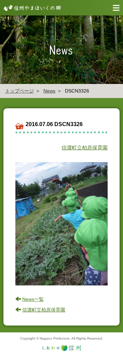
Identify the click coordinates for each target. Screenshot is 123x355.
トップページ (19, 91)
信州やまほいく (31, 7)
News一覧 (33, 299)
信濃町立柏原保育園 (85, 147)
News (49, 91)
